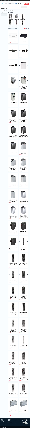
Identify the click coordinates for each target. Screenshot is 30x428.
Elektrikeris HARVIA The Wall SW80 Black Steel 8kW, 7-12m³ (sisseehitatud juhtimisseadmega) (23, 120)
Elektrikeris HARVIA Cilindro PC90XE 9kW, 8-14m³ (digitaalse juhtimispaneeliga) (13, 394)
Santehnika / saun (6, 10)
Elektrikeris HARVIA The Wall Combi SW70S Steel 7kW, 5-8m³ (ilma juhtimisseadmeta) (13, 216)
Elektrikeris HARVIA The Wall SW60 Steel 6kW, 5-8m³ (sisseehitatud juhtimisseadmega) (13, 169)
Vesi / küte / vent (3, 8)
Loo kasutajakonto (3, 421)
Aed (6, 8)
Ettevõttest (9, 421)
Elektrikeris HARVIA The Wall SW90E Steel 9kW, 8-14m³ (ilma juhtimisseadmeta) (13, 201)
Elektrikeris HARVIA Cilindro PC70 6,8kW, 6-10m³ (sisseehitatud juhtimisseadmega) (23, 330)
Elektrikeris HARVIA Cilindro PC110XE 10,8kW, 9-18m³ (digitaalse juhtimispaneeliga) (23, 394)
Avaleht (2, 10)
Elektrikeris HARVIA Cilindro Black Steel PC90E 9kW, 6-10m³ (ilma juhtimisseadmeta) (13, 296)
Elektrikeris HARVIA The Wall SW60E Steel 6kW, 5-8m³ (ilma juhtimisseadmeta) (23, 185)
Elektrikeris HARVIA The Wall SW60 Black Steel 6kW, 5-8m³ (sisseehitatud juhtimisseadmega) (13, 120)
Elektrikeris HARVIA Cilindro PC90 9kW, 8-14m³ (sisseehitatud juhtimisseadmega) (13, 346)
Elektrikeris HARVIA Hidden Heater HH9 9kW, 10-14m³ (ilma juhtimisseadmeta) (23, 410)
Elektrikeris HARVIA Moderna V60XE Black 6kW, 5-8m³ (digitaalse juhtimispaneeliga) (23, 232)
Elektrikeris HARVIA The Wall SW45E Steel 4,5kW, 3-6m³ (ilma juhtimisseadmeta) (13, 185)
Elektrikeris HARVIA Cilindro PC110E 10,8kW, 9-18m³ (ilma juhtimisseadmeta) (13, 378)
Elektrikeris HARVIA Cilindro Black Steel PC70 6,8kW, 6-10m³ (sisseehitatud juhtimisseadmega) (13, 264)
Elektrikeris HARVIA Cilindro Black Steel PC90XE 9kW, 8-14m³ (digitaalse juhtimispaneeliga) (13, 313)
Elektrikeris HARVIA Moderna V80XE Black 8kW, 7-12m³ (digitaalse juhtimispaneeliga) (13, 248)
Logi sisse (2, 420)
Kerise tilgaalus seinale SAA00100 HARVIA (23, 41)
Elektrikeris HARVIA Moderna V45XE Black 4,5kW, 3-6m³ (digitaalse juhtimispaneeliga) (13, 232)
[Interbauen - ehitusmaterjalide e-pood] (4, 3)
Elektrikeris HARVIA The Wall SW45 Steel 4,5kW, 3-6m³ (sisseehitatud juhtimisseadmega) (24, 152)
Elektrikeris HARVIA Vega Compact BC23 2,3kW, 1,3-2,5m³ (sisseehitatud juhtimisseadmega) (23, 87)
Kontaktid (9, 420)
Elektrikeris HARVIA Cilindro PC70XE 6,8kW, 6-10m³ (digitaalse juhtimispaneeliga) (23, 378)
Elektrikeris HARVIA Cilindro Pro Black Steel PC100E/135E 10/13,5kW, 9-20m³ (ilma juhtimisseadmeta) (23, 313)
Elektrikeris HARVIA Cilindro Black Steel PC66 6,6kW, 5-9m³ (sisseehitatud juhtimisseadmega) (23, 248)
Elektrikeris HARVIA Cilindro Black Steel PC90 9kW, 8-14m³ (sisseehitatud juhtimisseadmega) (23, 264)
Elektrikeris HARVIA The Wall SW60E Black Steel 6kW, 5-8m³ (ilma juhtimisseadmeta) (23, 136)
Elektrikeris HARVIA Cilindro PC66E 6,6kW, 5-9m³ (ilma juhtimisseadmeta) (23, 346)
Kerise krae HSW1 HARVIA (13, 41)
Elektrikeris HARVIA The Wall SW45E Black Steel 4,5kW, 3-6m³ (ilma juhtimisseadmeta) (13, 136)
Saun (9, 10)
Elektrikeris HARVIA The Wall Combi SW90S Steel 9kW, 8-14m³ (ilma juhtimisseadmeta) (23, 216)
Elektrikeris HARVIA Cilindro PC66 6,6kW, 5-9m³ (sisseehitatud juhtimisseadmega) (13, 330)
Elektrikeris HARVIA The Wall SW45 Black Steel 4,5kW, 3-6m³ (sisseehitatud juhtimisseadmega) (23, 103)
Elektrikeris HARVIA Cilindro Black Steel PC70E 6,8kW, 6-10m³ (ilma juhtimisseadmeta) (23, 281)
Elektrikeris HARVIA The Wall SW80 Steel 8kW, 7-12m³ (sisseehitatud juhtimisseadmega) (24, 169)
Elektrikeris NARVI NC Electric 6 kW (23, 71)
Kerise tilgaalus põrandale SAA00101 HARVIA (13, 56)
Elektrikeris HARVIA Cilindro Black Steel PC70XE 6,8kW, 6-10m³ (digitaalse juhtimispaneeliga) (24, 297)
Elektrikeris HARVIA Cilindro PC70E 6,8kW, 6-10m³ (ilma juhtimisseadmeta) (13, 363)
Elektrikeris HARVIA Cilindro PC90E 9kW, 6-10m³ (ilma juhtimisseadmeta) (23, 363)
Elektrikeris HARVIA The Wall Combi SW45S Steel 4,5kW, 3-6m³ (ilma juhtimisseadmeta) (24, 201)
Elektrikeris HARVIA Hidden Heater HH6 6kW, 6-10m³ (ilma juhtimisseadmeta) (13, 410)
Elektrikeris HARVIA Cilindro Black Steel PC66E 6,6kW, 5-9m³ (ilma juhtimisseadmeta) (13, 281)
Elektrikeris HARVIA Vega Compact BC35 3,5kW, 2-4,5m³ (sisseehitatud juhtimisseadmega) (13, 103)
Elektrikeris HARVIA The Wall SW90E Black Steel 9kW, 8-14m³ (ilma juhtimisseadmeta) (13, 152)
